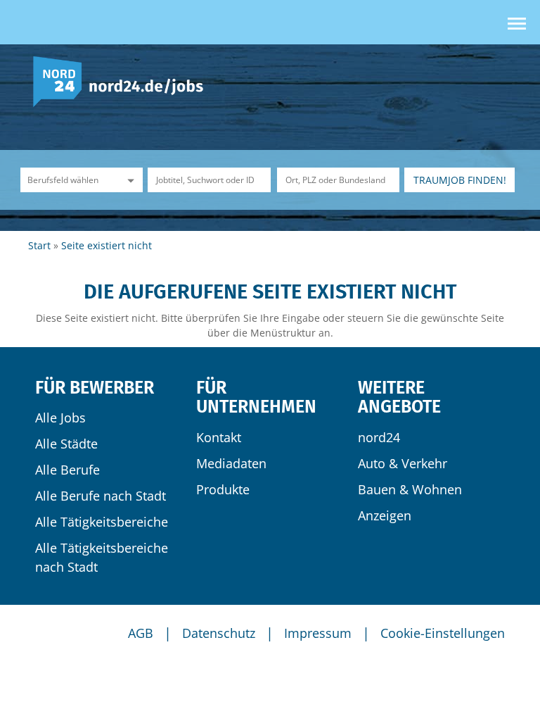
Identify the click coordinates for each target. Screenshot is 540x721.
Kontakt (218, 437)
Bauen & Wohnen (410, 489)
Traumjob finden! (459, 180)
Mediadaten (231, 463)
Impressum (318, 633)
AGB (140, 633)
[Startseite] (123, 80)
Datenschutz (218, 633)
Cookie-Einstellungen (442, 633)
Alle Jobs (60, 417)
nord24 (379, 437)
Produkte (223, 489)
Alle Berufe (67, 469)
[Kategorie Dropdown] (129, 180)
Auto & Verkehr (402, 463)
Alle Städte (66, 443)
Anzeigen (384, 515)
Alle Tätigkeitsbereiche (101, 521)
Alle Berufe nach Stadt (100, 495)
